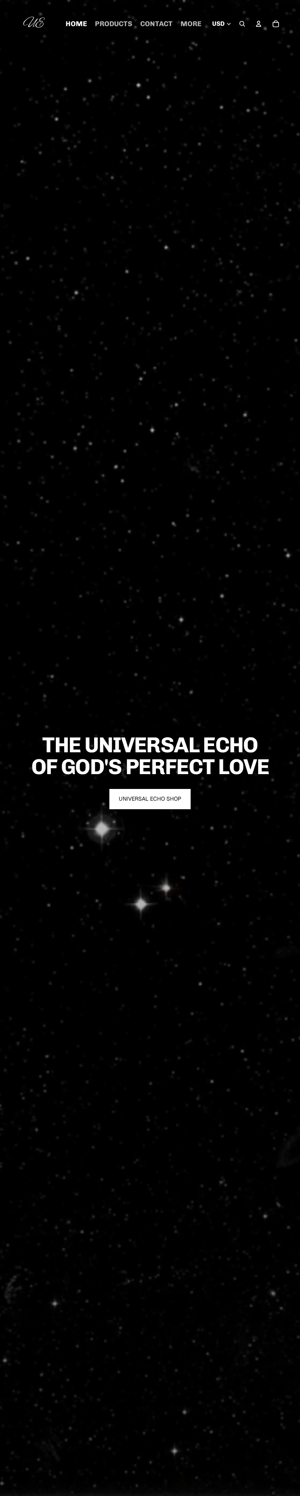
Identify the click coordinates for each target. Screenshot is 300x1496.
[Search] (242, 23)
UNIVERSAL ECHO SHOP (150, 798)
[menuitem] (191, 24)
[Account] (258, 23)
